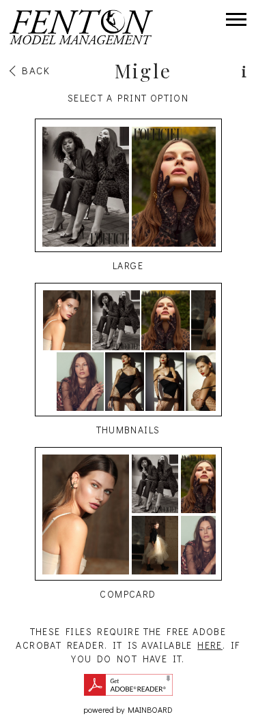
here (210, 645)
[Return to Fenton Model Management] (81, 27)
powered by (128, 709)
